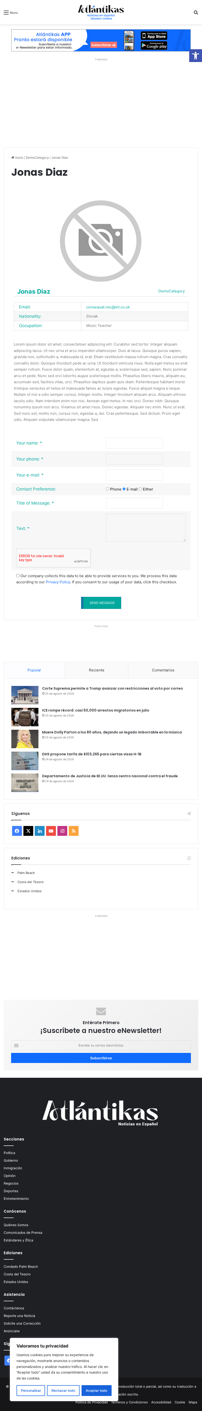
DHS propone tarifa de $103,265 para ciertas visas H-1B (91, 754)
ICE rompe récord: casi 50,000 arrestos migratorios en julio (95, 710)
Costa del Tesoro (30, 882)
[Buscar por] (195, 14)
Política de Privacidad (91, 1402)
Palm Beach (26, 873)
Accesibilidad (161, 1402)
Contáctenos (14, 1308)
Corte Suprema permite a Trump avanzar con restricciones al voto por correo (112, 688)
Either (148, 489)
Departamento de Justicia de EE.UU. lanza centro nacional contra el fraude (110, 776)
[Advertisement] (101, 101)
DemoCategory (37, 157)
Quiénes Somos (16, 1225)
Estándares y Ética (18, 1240)
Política (9, 1153)
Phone (115, 489)
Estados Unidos (29, 891)
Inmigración (13, 1168)
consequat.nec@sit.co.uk (108, 307)
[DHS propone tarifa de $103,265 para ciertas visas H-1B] (24, 761)
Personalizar (31, 1390)
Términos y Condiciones (129, 1402)
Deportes (11, 1191)
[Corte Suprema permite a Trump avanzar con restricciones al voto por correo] (24, 695)
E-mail (132, 489)
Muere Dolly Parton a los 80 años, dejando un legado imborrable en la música (112, 732)
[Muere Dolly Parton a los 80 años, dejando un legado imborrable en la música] (24, 739)
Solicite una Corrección (22, 1323)
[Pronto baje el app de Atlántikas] (101, 40)
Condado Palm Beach (21, 1266)
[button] (195, 55)
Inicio (18, 157)
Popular (34, 670)
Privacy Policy (58, 582)
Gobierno (11, 1160)
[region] (64, 1369)
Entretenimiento (16, 1199)
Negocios (11, 1183)
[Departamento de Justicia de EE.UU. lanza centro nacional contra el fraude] (24, 783)
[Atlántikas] (101, 12)
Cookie (180, 1402)
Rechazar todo (63, 1390)
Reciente (96, 670)
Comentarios (163, 670)
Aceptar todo (96, 1390)
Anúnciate (12, 1331)
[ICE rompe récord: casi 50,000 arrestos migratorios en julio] (24, 717)
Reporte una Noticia (19, 1316)
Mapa (193, 1402)
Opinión (10, 1176)
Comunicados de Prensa (23, 1233)
